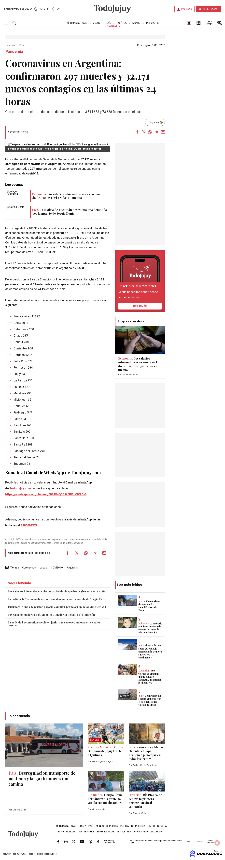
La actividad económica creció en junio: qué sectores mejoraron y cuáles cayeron (54, 624)
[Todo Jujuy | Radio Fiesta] (220, 24)
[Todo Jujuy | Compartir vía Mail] (163, 132)
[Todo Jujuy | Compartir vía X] (144, 132)
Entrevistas (86, 831)
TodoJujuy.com (20, 488)
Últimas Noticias (77, 23)
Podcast (71, 831)
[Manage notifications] (217, 842)
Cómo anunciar (211, 841)
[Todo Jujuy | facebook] (58, 841)
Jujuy (96, 23)
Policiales (152, 23)
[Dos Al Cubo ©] (206, 856)
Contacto (199, 841)
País (108, 23)
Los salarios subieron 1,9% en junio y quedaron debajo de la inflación (51, 614)
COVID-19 (57, 568)
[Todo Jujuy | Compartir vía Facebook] (137, 132)
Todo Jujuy (11, 45)
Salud (151, 826)
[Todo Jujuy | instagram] (66, 841)
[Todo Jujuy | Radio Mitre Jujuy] (208, 24)
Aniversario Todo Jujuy (147, 831)
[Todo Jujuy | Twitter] (73, 841)
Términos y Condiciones (109, 841)
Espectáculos (105, 831)
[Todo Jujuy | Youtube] (82, 841)
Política (122, 23)
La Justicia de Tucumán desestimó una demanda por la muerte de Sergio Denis (57, 599)
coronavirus (32, 164)
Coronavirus (29, 568)
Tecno (60, 831)
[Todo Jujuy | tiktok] (98, 841)
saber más (140, 306)
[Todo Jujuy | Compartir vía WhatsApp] (150, 132)
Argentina (55, 164)
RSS (188, 841)
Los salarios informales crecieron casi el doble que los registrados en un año (57, 591)
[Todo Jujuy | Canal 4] (189, 24)
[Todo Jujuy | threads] (90, 841)
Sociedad (162, 826)
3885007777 (29, 525)
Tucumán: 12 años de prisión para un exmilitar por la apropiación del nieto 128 (57, 607)
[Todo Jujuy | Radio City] (198, 24)
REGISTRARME (210, 9)
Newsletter (114, 26)
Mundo (136, 23)
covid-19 (32, 173)
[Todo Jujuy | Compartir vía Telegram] (156, 132)
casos (51, 242)
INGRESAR (186, 9)
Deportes (112, 826)
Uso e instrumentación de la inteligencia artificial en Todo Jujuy (155, 841)
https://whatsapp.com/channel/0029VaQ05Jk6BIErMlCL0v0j (46, 494)
